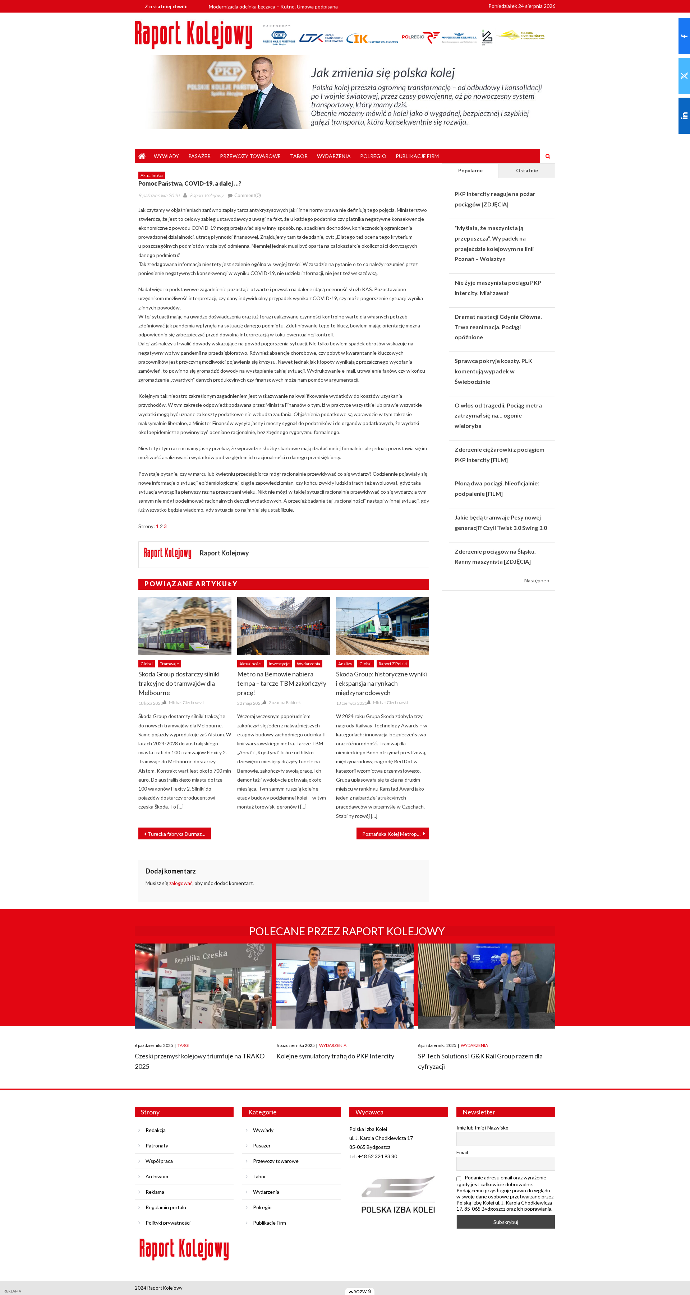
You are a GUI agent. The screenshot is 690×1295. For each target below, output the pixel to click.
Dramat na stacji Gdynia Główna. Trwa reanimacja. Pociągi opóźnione (498, 327)
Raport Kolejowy (206, 195)
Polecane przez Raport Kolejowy (347, 930)
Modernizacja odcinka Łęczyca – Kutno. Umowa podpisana (273, 6)
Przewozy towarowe (250, 156)
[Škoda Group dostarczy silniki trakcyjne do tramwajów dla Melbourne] (184, 626)
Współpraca (159, 1161)
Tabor (299, 156)
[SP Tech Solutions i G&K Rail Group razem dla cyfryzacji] (486, 986)
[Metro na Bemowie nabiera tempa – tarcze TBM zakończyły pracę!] (283, 626)
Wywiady (166, 156)
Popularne (470, 170)
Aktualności (152, 175)
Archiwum (157, 1176)
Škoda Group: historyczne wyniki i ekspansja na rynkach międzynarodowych (381, 683)
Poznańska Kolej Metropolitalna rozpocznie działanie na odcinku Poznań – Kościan (395, 834)
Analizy (345, 663)
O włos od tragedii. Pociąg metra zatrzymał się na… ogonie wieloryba (498, 415)
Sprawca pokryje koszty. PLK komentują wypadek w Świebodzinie (493, 371)
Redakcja (156, 1130)
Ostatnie (527, 170)
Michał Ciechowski (186, 702)
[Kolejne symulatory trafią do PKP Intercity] (345, 986)
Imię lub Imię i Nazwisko (482, 1127)
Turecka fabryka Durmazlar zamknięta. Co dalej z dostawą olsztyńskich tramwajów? (179, 834)
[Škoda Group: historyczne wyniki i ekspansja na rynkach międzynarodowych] (382, 626)
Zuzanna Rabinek (285, 702)
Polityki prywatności (168, 1223)
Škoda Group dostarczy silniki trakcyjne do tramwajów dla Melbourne (179, 683)
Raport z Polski (393, 663)
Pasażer (199, 156)
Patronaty (157, 1145)
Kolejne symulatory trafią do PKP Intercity (335, 1056)
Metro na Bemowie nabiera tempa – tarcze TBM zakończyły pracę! (281, 683)
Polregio (373, 156)
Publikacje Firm (417, 156)
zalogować (181, 883)
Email (462, 1152)
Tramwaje (169, 663)
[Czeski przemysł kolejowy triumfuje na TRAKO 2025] (203, 986)
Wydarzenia (334, 156)
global (147, 663)
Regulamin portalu (166, 1207)
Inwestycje (279, 663)
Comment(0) (247, 195)
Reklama (155, 1192)
